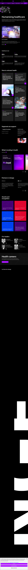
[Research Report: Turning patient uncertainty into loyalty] (7, 162)
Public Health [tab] (5, 133)
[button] (5, 262)
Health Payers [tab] (5, 131)
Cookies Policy (11, 562)
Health (3, 3)
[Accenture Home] (13, 1)
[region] (14, 564)
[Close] (27, 559)
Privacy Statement (16, 562)
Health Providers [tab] (7, 129)
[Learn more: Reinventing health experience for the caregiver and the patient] (20, 78)
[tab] (22, 137)
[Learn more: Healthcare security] (20, 97)
